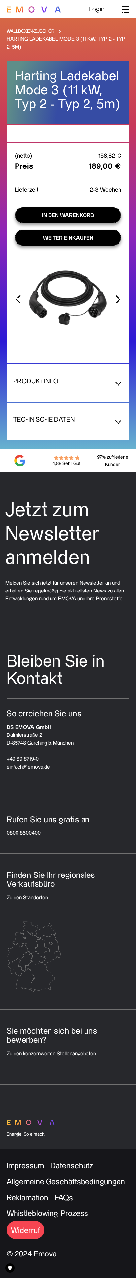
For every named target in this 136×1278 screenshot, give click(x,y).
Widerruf (25, 1230)
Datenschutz (72, 1165)
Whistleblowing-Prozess (47, 1213)
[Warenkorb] (113, 10)
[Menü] (123, 9)
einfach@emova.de (28, 767)
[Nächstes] (118, 297)
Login (97, 9)
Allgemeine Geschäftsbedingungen (66, 1181)
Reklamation (27, 1197)
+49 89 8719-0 (23, 759)
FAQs (64, 1197)
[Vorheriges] (18, 297)
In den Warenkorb (68, 215)
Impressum (25, 1165)
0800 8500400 (24, 833)
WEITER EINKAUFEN (68, 238)
